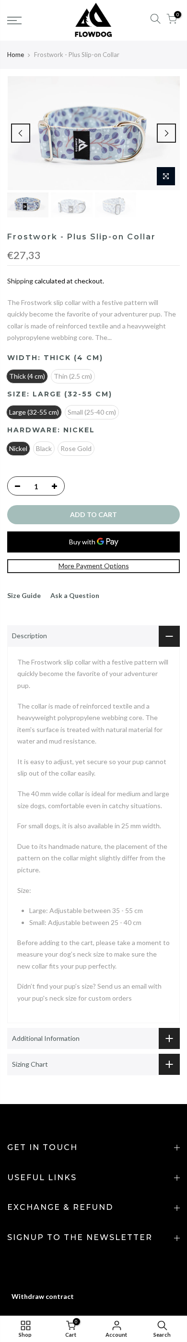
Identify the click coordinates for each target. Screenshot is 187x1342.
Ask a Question (74, 595)
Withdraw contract (43, 1296)
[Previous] (20, 133)
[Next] (166, 133)
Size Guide (24, 595)
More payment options (93, 566)
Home (15, 54)
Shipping (20, 281)
